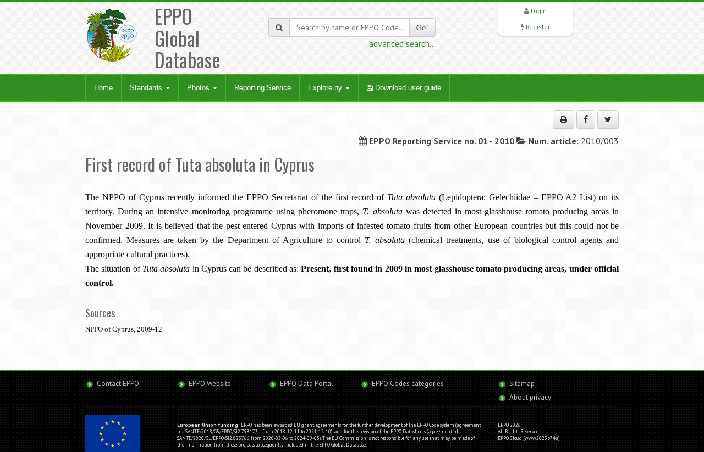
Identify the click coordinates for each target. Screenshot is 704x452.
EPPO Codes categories (408, 383)
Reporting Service (262, 88)
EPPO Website (210, 383)
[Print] (563, 119)
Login (539, 11)
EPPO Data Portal (306, 383)
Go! (422, 27)
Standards (147, 88)
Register (538, 27)
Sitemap (522, 383)
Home (103, 88)
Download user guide (407, 88)
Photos (199, 88)
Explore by (326, 88)
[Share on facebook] (585, 119)
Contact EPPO (118, 383)
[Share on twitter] (608, 119)
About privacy (530, 397)
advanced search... (402, 43)
